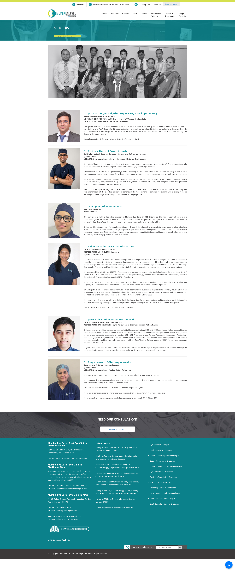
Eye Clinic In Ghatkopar (159, 444)
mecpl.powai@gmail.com (67, 510)
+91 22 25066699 (99, 4)
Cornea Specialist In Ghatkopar (163, 487)
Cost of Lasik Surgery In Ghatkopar (164, 455)
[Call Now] (229, 565)
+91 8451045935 (124, 4)
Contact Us (157, 5)
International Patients (156, 14)
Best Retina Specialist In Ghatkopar (165, 504)
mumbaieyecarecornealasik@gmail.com (64, 516)
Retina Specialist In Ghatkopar (162, 498)
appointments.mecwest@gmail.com (72, 488)
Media (149, 5)
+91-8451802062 (63, 507)
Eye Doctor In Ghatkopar (160, 482)
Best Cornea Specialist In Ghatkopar (165, 493)
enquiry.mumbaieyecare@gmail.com (63, 519)
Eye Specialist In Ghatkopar (161, 471)
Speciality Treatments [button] (170, 14)
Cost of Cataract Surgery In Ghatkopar (166, 466)
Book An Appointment (117, 429)
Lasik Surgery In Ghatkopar (161, 450)
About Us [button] (115, 13)
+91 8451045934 (112, 4)
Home (104, 13)
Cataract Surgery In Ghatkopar (163, 461)
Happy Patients (182, 14)
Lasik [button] (135, 13)
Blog (144, 5)
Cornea (144, 13)
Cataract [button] (125, 13)
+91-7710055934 (79, 485)
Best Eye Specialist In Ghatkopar (163, 477)
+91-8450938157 (63, 485)
